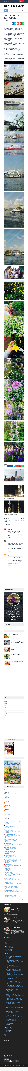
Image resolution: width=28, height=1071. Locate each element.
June (7, 954)
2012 (6, 1035)
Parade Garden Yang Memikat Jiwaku (14, 979)
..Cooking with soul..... (10, 851)
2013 (6, 1034)
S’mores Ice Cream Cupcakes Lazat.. (15, 928)
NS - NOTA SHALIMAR (10, 834)
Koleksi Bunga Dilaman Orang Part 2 (13, 998)
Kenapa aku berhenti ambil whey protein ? (13, 865)
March (7, 1027)
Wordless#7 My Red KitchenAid (13, 994)
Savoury (5, 719)
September (8, 950)
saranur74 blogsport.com (11, 839)
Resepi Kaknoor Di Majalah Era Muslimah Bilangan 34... (14, 975)
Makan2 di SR (8, 812)
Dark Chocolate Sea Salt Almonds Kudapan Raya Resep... (13, 992)
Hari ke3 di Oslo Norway (11, 1019)
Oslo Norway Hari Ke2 (11, 1020)
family (5, 729)
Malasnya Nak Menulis (9, 498)
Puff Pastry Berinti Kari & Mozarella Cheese (13, 1005)
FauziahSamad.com (9, 855)
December (8, 946)
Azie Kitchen (8, 843)
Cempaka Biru (8, 803)
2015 (6, 1031)
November (8, 947)
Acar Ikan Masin (9, 978)
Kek (5, 711)
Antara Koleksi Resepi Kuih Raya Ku (13, 970)
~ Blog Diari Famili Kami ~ (11, 886)
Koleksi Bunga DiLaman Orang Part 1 (14, 999)
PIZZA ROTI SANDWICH (10, 852)
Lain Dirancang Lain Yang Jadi (11, 800)
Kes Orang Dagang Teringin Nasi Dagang (15, 1007)
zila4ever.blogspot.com (10, 895)
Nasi (5, 717)
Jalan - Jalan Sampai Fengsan (12, 960)
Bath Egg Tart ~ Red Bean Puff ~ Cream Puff (14, 962)
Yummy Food (8, 882)
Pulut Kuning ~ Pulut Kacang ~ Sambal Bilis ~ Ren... (14, 983)
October (8, 949)
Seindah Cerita (8, 820)
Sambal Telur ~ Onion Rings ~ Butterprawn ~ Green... (12, 967)
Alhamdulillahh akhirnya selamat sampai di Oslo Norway (15, 1022)
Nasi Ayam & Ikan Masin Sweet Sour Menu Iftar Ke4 (15, 996)
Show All (22, 899)
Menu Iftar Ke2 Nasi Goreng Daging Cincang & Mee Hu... (13, 1003)
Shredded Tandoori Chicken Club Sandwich (13, 883)
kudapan (6, 731)
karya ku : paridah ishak (10, 789)
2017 (6, 943)
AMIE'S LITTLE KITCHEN (10, 806)
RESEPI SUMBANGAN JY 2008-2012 (13, 859)
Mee (5, 715)
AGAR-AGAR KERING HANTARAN (12, 879)
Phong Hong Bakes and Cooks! (12, 793)
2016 (6, 945)
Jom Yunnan (7, 804)
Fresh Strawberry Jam (10, 958)
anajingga (7, 825)
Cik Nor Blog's (8, 872)
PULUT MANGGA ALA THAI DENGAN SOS (13, 856)
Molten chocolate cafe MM (10, 840)
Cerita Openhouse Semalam (15, 918)
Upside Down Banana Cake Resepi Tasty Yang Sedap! (14, 990)
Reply (9, 537)
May (7, 1024)
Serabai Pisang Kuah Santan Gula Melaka (13, 808)
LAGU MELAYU (8, 791)
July (7, 953)
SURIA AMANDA (9, 799)
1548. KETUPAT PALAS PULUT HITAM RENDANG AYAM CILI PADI (13, 861)
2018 (6, 942)
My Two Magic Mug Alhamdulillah (13, 985)
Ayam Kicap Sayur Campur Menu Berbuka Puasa (15, 1009)
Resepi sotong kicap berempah (11, 826)
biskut (5, 723)
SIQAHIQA (10, 555)
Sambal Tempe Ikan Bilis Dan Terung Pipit (13, 844)
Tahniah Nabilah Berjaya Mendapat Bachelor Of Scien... (13, 957)
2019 (6, 940)
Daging (5, 705)
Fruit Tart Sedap (14, 634)
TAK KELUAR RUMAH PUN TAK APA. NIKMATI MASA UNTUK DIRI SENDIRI (13, 831)
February (8, 1028)
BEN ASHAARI (8, 864)
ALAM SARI (7, 814)
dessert (5, 727)
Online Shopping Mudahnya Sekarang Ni (14, 1001)
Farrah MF (10, 529)
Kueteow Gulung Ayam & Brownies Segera (13, 972)
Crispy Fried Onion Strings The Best (14, 977)
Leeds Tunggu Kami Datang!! (10, 482)
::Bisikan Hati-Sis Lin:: (10, 829)
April (7, 1026)
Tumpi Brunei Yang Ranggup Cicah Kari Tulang (17, 641)
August (8, 952)
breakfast (6, 725)
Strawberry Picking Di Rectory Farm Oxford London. (13, 964)
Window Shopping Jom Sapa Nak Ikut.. (14, 969)
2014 (6, 1033)
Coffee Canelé (8, 869)
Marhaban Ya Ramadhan (11, 1014)
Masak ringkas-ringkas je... (11, 890)
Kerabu (5, 713)
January (8, 1030)
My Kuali (7, 810)
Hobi (5, 707)
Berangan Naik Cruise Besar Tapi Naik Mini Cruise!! (15, 1017)
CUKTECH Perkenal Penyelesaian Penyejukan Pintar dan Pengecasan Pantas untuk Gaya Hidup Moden (13, 874)
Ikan (5, 709)
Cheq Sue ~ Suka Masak (10, 847)
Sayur (5, 721)
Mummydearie (11, 541)
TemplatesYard (15, 1065)
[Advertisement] (14, 681)
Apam (5, 701)
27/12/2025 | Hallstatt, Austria (11, 887)
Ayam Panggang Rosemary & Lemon (13, 981)
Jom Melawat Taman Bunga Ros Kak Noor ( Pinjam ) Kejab (15, 1012)
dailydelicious (8, 868)
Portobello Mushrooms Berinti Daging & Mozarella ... (14, 987)
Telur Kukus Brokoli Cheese (10, 848)
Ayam (5, 703)
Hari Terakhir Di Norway (11, 1015)
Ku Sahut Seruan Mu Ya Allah (10, 514)
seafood (5, 734)
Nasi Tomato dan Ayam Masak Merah (12, 896)
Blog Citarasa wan (9, 878)
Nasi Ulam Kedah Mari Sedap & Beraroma (16, 655)
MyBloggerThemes (14, 1069)
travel (5, 465)
